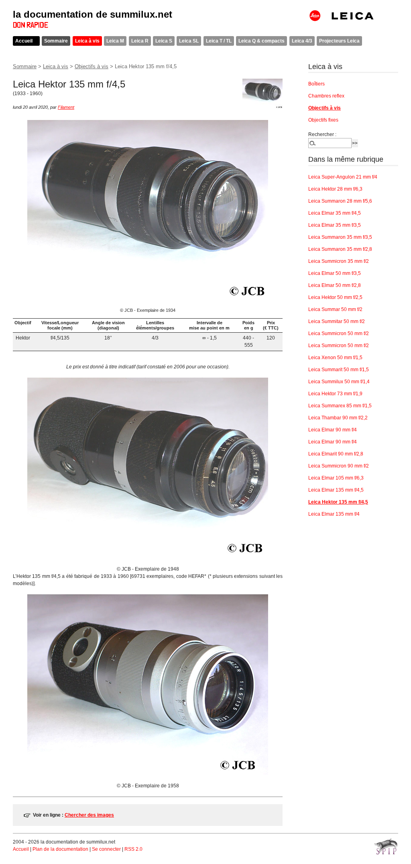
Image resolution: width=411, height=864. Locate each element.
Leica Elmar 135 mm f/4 (334, 514)
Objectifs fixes (323, 120)
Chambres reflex (326, 96)
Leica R (140, 41)
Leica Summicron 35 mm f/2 (338, 261)
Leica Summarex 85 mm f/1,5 (340, 406)
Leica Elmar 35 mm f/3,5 (334, 225)
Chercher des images (89, 815)
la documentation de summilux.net (92, 14)
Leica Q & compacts (261, 41)
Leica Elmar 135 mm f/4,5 (336, 490)
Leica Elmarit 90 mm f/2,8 (335, 454)
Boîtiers (316, 84)
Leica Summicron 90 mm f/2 (338, 466)
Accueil (24, 41)
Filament (66, 107)
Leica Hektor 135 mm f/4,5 (338, 502)
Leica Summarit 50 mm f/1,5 (338, 369)
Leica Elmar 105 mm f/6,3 (336, 478)
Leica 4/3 (302, 41)
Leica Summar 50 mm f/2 (335, 309)
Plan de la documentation (60, 849)
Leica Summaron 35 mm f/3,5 (340, 237)
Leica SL (189, 41)
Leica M (115, 41)
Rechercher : (322, 134)
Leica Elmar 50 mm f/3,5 (334, 273)
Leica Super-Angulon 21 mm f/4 (342, 177)
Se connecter (106, 849)
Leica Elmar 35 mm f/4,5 (334, 213)
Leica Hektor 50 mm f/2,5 (335, 297)
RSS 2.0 (133, 849)
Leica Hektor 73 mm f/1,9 (335, 393)
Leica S (163, 41)
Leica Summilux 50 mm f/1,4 (339, 381)
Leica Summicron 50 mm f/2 (338, 333)
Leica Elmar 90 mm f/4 (332, 430)
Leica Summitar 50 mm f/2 (336, 321)
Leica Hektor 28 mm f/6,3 (335, 189)
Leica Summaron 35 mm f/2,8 (340, 249)
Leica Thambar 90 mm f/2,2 (338, 418)
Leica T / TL (219, 41)
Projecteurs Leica (339, 41)
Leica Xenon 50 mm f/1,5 (335, 357)
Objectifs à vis (91, 66)
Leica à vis (87, 41)
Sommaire (56, 41)
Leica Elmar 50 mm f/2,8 (334, 285)
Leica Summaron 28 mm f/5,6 (340, 201)
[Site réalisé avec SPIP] (386, 846)
